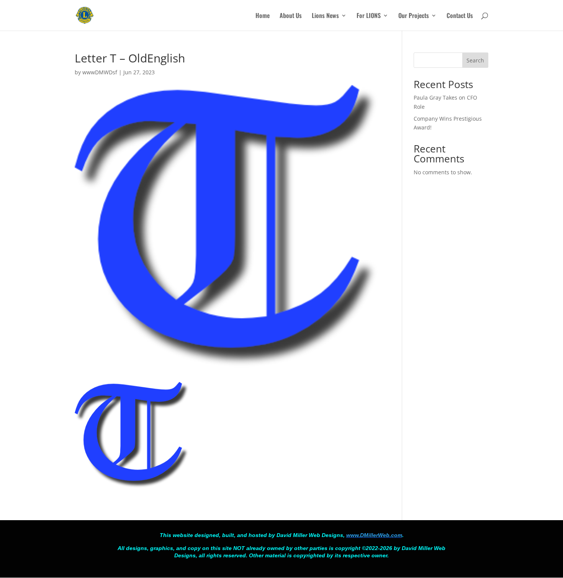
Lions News (325, 16)
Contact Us (460, 16)
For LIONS (369, 16)
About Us (291, 16)
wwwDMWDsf (99, 72)
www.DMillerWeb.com (374, 535)
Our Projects (413, 16)
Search (475, 60)
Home (262, 16)
